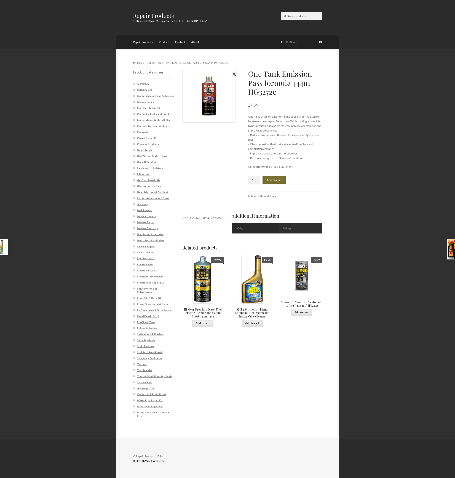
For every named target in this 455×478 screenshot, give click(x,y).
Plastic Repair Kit (147, 270)
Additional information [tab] (202, 218)
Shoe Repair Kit (146, 340)
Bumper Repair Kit (148, 101)
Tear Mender (144, 370)
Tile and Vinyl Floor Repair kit (154, 376)
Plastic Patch (145, 264)
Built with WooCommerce (149, 461)
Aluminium (143, 83)
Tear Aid (142, 364)
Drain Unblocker (146, 162)
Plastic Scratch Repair (150, 276)
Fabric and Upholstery (150, 168)
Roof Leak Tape (146, 322)
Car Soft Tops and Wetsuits (153, 125)
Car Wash (142, 131)
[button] (234, 74)
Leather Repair (145, 222)
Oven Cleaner (145, 252)
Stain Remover (145, 346)
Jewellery (142, 204)
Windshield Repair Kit (150, 406)
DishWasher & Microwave (152, 155)
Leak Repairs (144, 210)
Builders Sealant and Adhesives (155, 95)
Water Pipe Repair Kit (150, 400)
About (195, 42)
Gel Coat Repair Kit (148, 180)
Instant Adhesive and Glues (153, 198)
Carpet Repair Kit (147, 138)
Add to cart (274, 180)
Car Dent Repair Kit (148, 107)
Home (140, 62)
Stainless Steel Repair (150, 352)
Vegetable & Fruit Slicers (151, 394)
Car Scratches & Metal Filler (153, 119)
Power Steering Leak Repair (153, 304)
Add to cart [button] (203, 322)
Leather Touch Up (147, 228)
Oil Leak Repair (154, 62)
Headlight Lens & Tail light (152, 192)
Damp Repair (144, 150)
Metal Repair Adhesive (150, 240)
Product (164, 42)
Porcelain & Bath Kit (149, 298)
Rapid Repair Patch (148, 316)
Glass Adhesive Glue (149, 186)
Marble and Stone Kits (150, 234)
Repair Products (153, 15)
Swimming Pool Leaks (149, 358)
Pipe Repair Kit (146, 258)
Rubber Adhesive (147, 328)
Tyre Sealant (144, 382)
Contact (180, 42)
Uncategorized (146, 388)
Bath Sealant (144, 89)
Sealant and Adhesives (150, 334)
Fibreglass (143, 174)
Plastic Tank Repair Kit (150, 282)
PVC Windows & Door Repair (154, 310)
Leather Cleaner (146, 216)
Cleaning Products (148, 144)
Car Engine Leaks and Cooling (154, 113)
